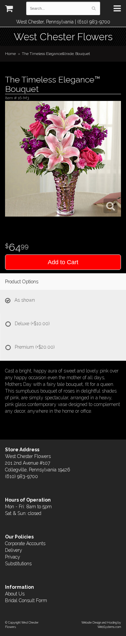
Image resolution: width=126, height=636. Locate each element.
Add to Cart (63, 262)
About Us (15, 593)
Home (10, 53)
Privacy (12, 557)
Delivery (13, 550)
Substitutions (18, 563)
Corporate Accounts (25, 543)
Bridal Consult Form (26, 600)
